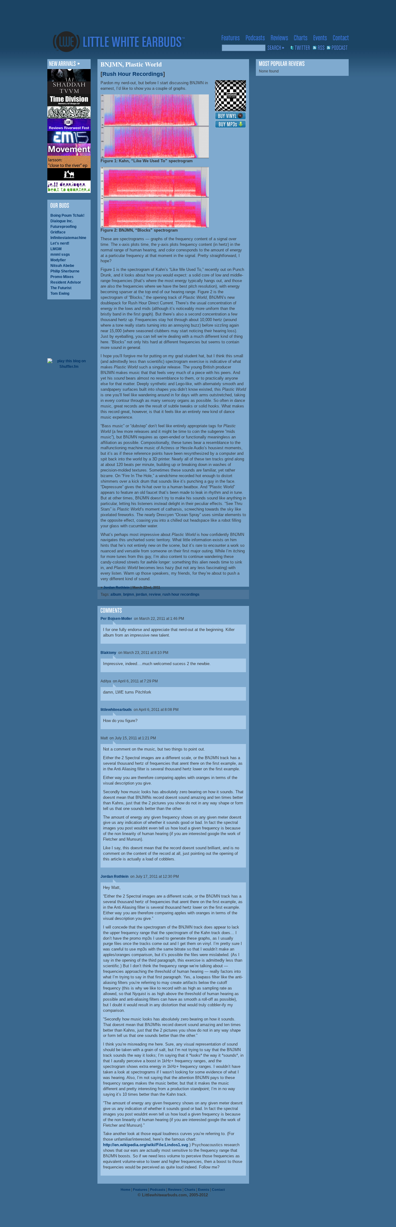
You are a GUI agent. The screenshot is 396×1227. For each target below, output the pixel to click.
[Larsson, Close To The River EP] (69, 162)
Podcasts (157, 1189)
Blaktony (108, 652)
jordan (141, 594)
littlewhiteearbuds (116, 709)
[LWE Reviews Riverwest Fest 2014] (69, 125)
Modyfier (58, 260)
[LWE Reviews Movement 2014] (69, 149)
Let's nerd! (59, 243)
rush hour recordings (181, 594)
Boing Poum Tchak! (67, 215)
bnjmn (128, 594)
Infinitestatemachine (68, 238)
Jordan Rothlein (116, 587)
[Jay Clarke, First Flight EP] (69, 75)
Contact (218, 1189)
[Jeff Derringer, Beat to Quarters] (69, 187)
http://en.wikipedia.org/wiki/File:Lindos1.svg (145, 1144)
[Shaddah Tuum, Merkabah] (69, 87)
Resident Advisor (65, 282)
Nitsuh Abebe (62, 265)
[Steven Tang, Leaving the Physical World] (69, 174)
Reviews (175, 1189)
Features (140, 1189)
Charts (189, 1189)
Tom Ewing (59, 293)
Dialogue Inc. (61, 221)
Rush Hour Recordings (132, 74)
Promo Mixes (62, 277)
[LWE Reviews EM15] (69, 137)
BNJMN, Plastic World (131, 64)
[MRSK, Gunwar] (69, 112)
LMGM (56, 249)
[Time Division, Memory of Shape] (69, 100)
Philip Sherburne (65, 271)
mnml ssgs (60, 254)
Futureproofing (63, 226)
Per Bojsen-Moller (116, 618)
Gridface (58, 232)
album (115, 594)
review (155, 594)
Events (203, 1189)
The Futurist (60, 288)
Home (125, 1189)
